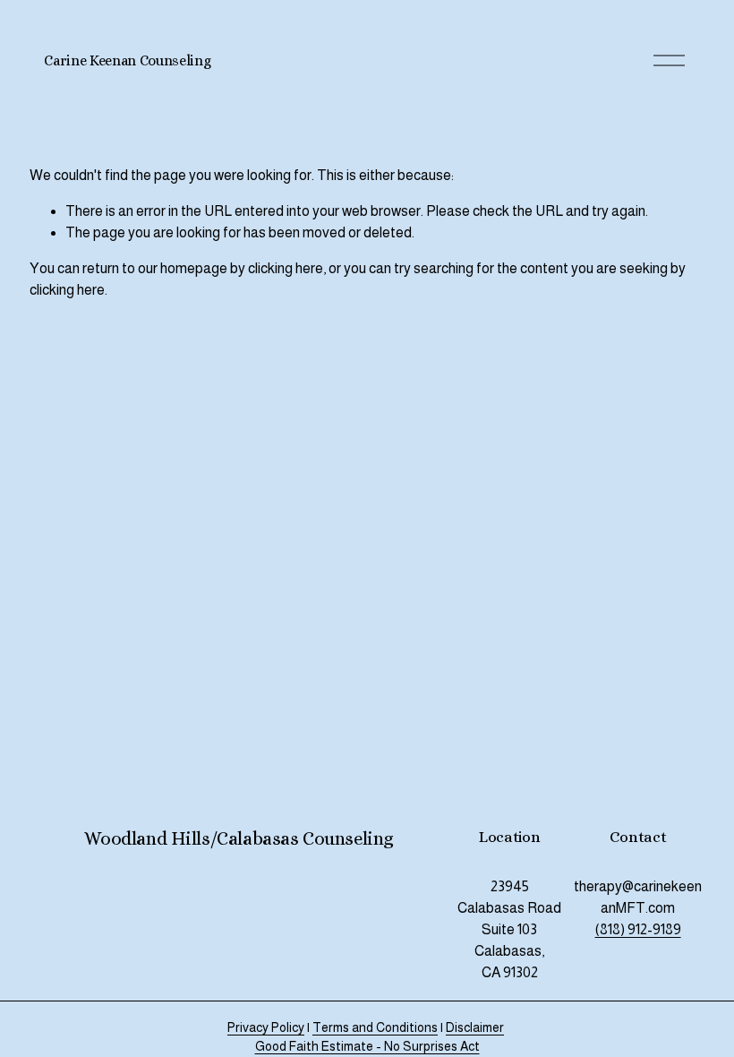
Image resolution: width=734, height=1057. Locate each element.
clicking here (285, 268)
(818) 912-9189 (638, 929)
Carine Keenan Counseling (127, 60)
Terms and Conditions (375, 1027)
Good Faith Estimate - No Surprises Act (367, 1046)
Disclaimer (475, 1027)
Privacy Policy (265, 1027)
